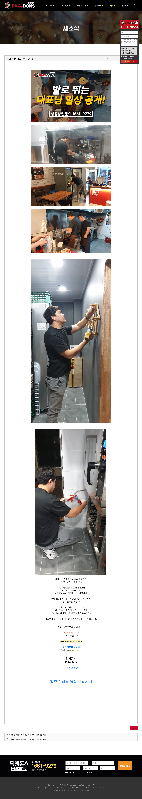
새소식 (112, 5)
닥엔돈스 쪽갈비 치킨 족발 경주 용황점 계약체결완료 (27, 739)
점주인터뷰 (99, 5)
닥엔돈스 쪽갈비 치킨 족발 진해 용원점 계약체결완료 (27, 735)
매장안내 (124, 5)
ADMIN (88, 790)
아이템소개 (66, 5)
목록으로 (133, 728)
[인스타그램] (135, 5)
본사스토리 (50, 5)
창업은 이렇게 (82, 5)
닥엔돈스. (68, 667)
